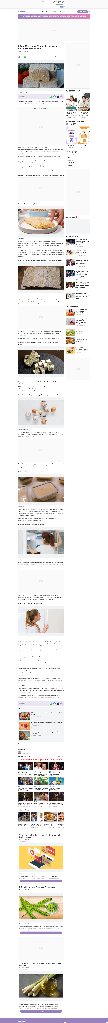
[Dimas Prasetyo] (19, 752)
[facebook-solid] (54, 96)
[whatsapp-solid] (51, 96)
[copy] (61, 96)
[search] (76, 11)
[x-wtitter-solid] (58, 96)
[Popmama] (22, 12)
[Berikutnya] (64, 818)
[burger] (89, 11)
